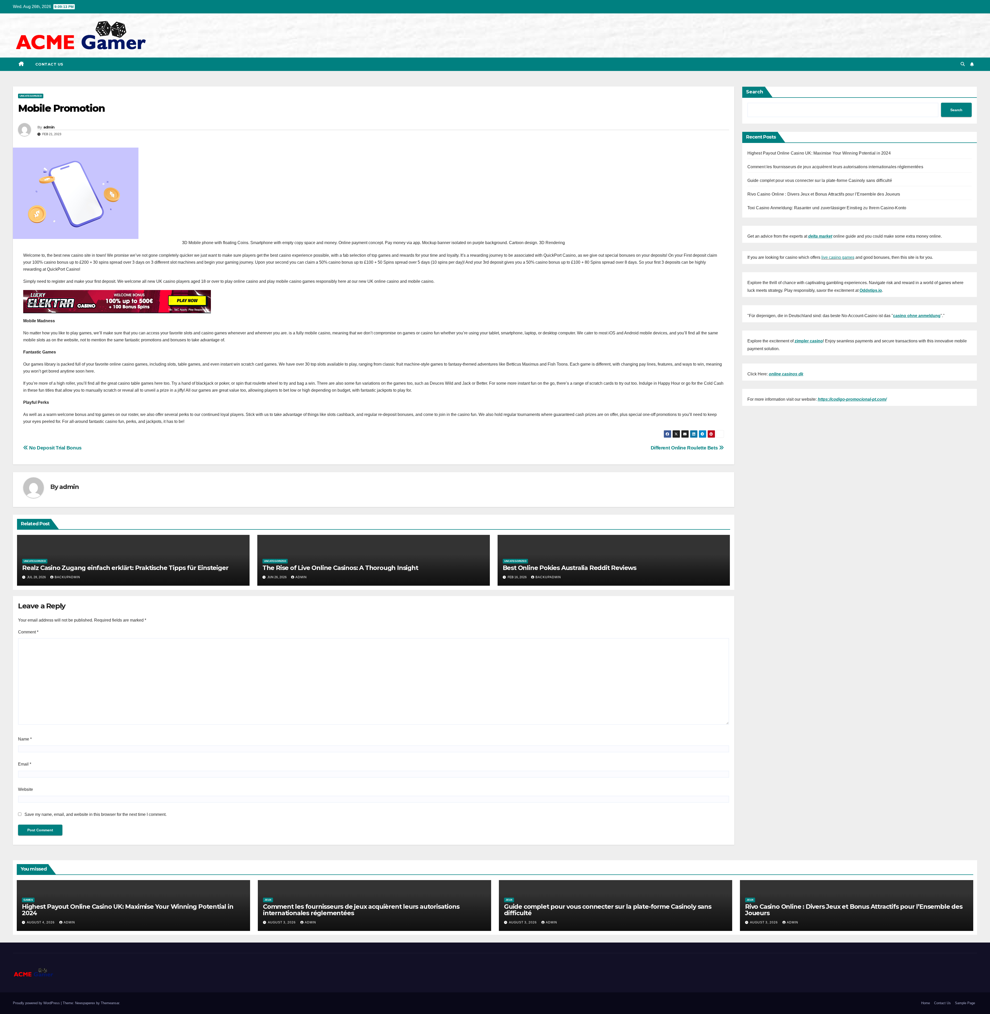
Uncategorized (31, 95)
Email (24, 764)
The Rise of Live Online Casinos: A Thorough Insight (340, 568)
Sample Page (965, 1003)
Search (754, 92)
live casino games (837, 257)
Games (28, 899)
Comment (28, 632)
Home (925, 1003)
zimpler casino (809, 341)
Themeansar (110, 1003)
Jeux (268, 899)
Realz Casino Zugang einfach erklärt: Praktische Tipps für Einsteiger (125, 568)
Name (25, 739)
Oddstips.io (871, 290)
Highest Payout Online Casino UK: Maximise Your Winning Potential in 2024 (819, 153)
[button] (963, 64)
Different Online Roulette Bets (685, 447)
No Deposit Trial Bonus (55, 447)
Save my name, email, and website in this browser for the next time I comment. (95, 814)
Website (25, 789)
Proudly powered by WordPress (37, 1003)
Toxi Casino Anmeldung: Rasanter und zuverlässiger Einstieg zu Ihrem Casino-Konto (826, 208)
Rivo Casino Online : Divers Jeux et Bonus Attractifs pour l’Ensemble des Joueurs (823, 194)
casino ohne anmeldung (916, 315)
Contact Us (49, 64)
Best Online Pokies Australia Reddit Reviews (569, 568)
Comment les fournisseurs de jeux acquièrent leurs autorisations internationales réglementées (835, 167)
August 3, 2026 (282, 922)
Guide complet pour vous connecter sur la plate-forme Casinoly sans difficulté (819, 180)
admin (49, 127)
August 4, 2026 (41, 922)
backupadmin (67, 577)
